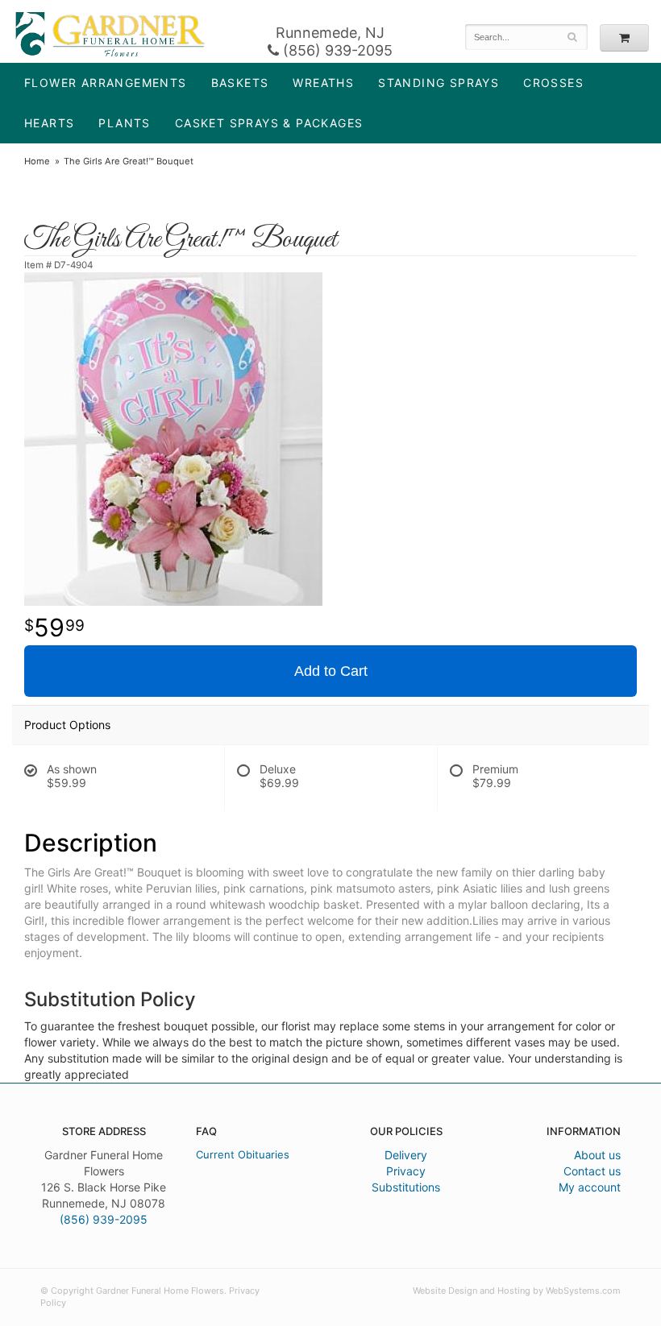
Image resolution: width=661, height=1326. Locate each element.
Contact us (592, 1171)
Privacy (406, 1171)
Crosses (553, 82)
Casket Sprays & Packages (269, 123)
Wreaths (323, 82)
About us (597, 1155)
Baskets (240, 82)
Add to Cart (331, 671)
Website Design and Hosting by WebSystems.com (517, 1290)
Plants (124, 123)
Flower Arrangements (105, 82)
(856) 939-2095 (336, 50)
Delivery (406, 1155)
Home (37, 161)
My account (590, 1187)
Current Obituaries (242, 1154)
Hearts (49, 123)
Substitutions (406, 1187)
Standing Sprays (438, 82)
